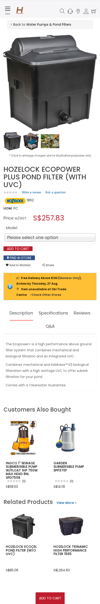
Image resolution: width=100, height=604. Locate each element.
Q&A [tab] (50, 326)
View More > (67, 502)
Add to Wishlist (19, 265)
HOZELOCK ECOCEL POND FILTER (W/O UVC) (21, 550)
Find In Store (20, 257)
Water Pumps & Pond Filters (48, 24)
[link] (10, 192)
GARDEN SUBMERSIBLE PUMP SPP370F (68, 467)
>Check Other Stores (45, 295)
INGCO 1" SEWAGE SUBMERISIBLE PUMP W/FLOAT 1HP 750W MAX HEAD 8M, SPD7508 (22, 470)
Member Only (69, 278)
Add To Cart (50, 598)
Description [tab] (21, 313)
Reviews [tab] (82, 313)
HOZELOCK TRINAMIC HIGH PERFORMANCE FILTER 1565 (70, 550)
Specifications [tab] (53, 313)
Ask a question (55, 192)
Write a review (31, 193)
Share (49, 265)
